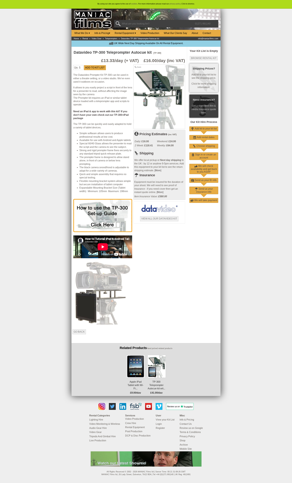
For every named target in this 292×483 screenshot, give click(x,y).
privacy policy (175, 4)
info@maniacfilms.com (208, 38)
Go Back (79, 331)
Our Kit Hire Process (203, 121)
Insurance (147, 175)
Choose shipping (205, 146)
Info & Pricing (102, 33)
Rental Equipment (125, 33)
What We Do (82, 33)
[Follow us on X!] (112, 409)
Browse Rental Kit (204, 58)
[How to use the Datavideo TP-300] (102, 231)
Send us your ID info (205, 180)
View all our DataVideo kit (159, 218)
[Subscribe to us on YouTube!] (148, 409)
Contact (207, 33)
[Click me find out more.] (146, 465)
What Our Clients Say (175, 33)
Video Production (150, 33)
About (195, 33)
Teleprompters (111, 38)
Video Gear (96, 38)
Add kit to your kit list (205, 128)
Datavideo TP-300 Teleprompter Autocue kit (140, 38)
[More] (158, 170)
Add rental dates (205, 137)
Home (76, 38)
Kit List (205, 11)
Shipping (146, 153)
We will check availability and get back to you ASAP (204, 169)
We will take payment (205, 200)
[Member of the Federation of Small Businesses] (135, 409)
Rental (85, 38)
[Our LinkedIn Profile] (122, 409)
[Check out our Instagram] (101, 409)
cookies (134, 4)
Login (214, 11)
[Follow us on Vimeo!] (159, 409)
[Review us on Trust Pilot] (180, 409)
